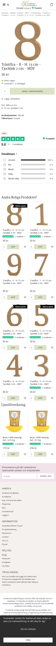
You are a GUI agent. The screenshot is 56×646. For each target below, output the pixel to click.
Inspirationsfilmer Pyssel (12, 525)
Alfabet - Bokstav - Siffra (19, 13)
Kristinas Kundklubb (10, 493)
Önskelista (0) (7, 511)
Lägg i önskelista (12, 98)
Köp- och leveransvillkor (12, 500)
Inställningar (28, 629)
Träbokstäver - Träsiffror (40, 13)
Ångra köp (6, 504)
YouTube (5, 566)
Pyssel (4, 544)
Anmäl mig (45, 476)
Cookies (5, 537)
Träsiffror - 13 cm (8, 15)
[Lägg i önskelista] (25, 246)
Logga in (5, 515)
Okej (28, 640)
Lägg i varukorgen (32, 91)
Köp (13, 246)
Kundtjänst (6, 496)
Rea (3, 508)
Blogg (4, 555)
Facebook (6, 558)
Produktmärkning (9, 529)
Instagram (6, 562)
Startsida (4, 13)
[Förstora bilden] (28, 40)
